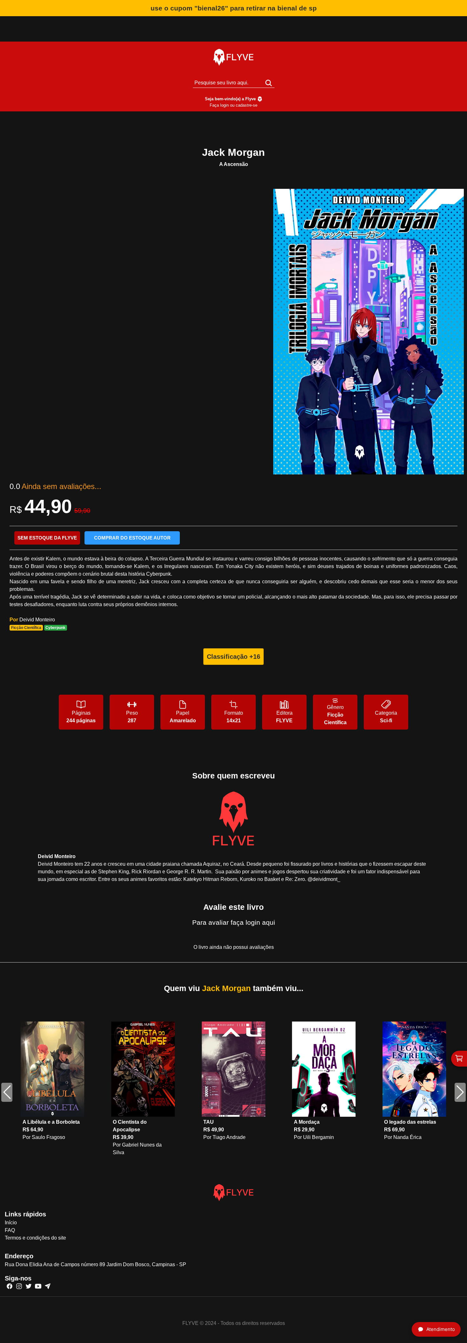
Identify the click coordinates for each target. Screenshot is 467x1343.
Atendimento (440, 1329)
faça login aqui (253, 922)
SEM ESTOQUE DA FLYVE (47, 537)
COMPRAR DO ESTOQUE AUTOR (132, 537)
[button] (460, 1092)
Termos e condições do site (35, 1237)
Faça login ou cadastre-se (233, 105)
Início (11, 1222)
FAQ (10, 1230)
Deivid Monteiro (37, 619)
